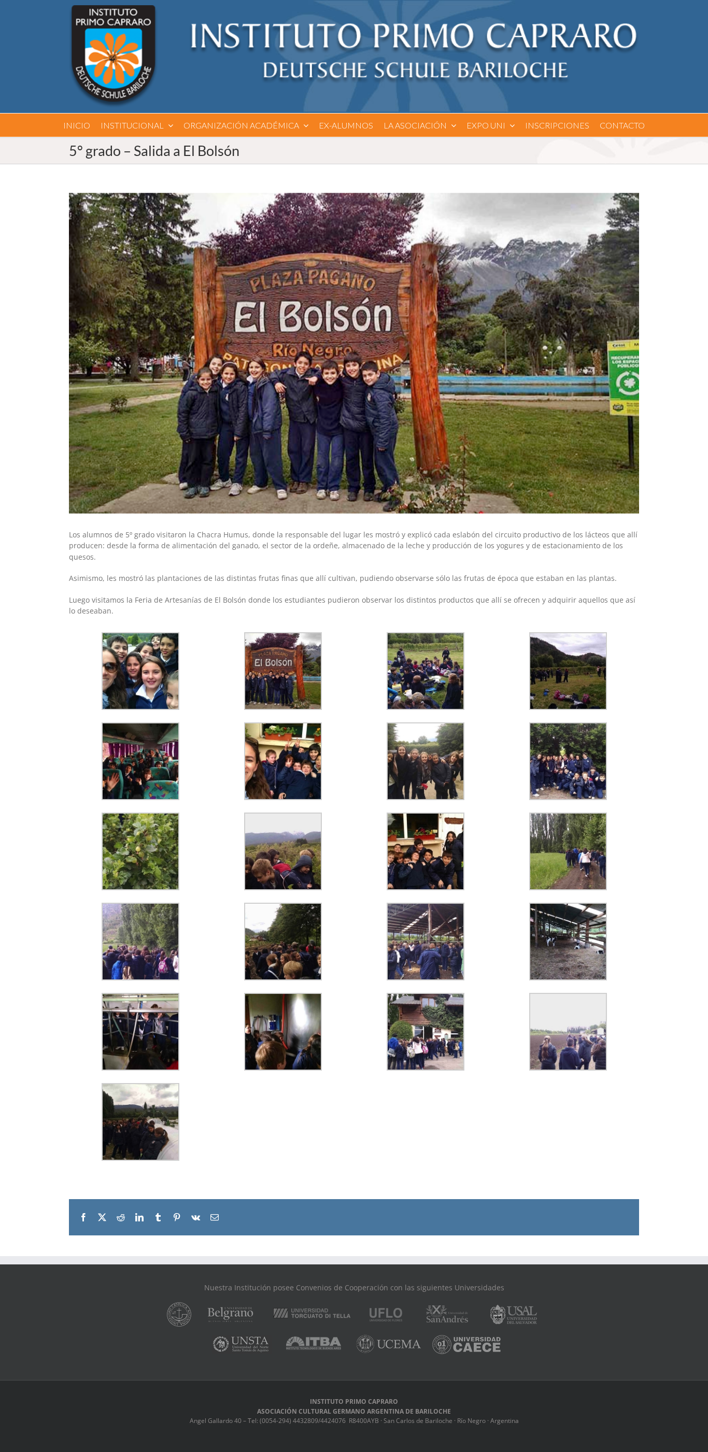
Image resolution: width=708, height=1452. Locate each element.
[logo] (354, 8)
